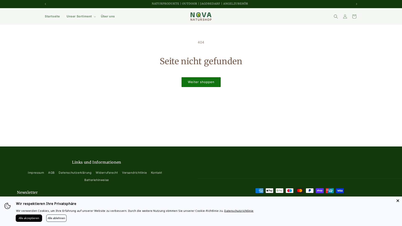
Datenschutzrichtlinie (239, 211)
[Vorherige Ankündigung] (45, 4)
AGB (51, 172)
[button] (80, 16)
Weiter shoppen (201, 82)
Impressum (36, 172)
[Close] (398, 201)
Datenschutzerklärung (75, 172)
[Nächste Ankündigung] (356, 4)
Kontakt (156, 172)
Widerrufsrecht (107, 172)
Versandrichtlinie (134, 172)
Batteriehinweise (96, 180)
